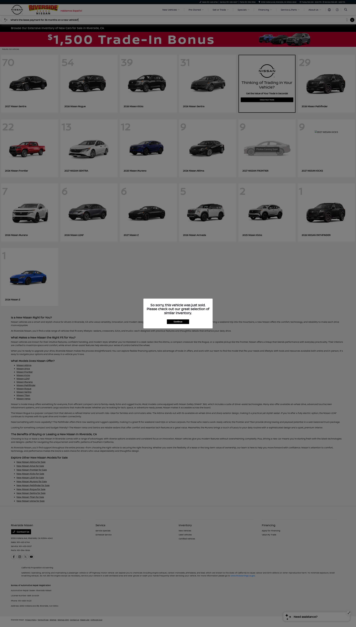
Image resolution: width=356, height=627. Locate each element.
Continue (178, 321)
